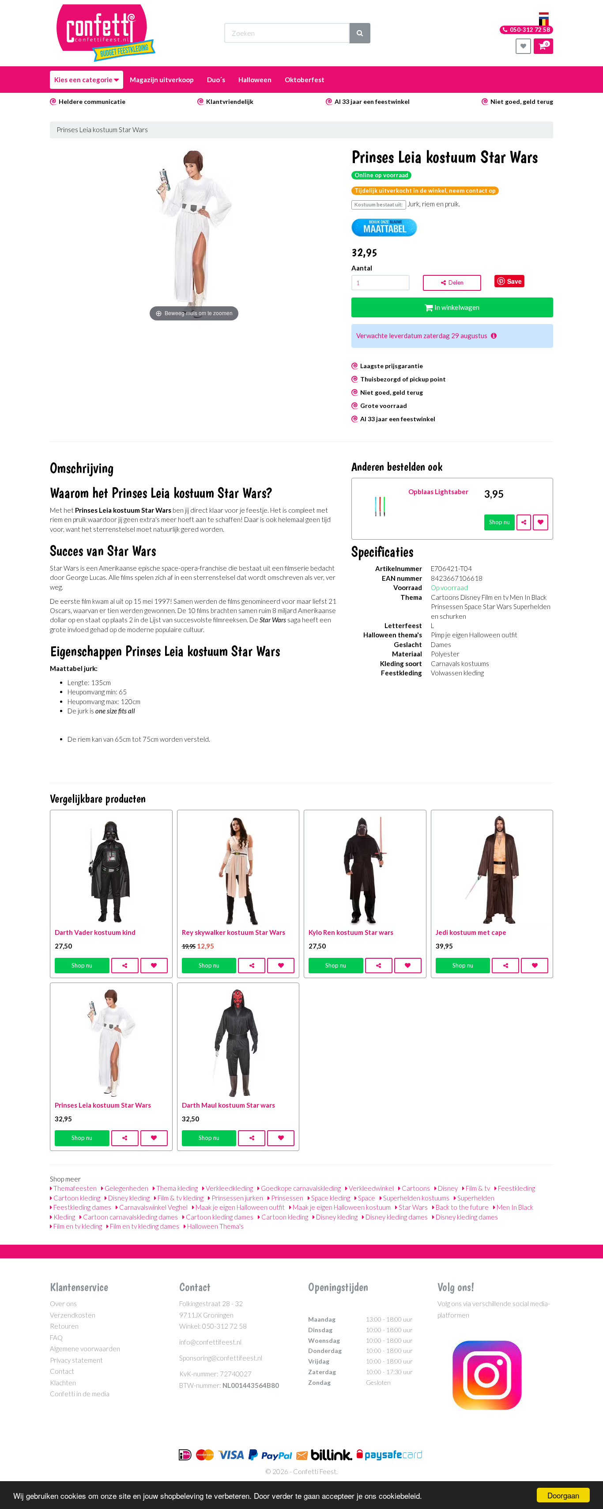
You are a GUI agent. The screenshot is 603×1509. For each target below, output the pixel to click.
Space (366, 1198)
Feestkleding (516, 1188)
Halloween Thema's (215, 1226)
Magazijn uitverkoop (162, 80)
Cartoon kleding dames (219, 1217)
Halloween (254, 80)
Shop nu (499, 522)
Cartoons (415, 1188)
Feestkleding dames (81, 1207)
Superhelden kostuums (415, 1198)
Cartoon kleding (76, 1198)
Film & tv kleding (180, 1198)
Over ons (63, 1303)
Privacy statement (76, 1360)
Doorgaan (563, 1495)
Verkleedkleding (228, 1188)
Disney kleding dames (396, 1217)
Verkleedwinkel (370, 1188)
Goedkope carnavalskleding (300, 1188)
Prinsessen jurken (236, 1198)
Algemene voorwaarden (85, 1349)
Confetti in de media (79, 1394)
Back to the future (461, 1207)
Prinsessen (286, 1198)
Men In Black (514, 1207)
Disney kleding (128, 1198)
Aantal (361, 268)
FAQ (56, 1337)
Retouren (64, 1326)
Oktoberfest (304, 80)
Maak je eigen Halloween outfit (239, 1207)
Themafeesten (74, 1188)
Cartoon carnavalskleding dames (130, 1217)
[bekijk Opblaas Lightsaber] (380, 506)
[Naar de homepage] (106, 33)
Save (514, 281)
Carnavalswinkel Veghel (153, 1207)
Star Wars (412, 1207)
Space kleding (330, 1198)
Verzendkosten (72, 1315)
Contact (62, 1371)
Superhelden (475, 1198)
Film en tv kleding (77, 1226)
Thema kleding (176, 1188)
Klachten (63, 1383)
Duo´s (216, 80)
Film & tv (477, 1188)
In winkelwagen (456, 307)
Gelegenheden (125, 1188)
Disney (447, 1188)
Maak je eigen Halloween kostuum (341, 1207)
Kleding (63, 1217)
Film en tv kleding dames (144, 1226)
